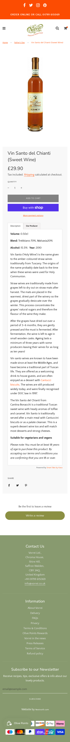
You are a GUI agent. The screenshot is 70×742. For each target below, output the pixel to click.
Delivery (35, 613)
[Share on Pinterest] (26, 485)
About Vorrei (35, 608)
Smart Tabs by (52, 468)
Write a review (35, 515)
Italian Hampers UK (45, 733)
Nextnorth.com (42, 710)
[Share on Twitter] (17, 485)
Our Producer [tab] (32, 226)
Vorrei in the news (35, 638)
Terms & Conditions (35, 628)
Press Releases (35, 643)
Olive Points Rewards (35, 633)
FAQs (35, 618)
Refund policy (35, 653)
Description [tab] (15, 226)
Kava (60, 468)
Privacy (35, 623)
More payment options (33, 215)
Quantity (12, 182)
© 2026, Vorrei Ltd (22, 733)
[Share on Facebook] (9, 485)
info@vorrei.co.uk (35, 583)
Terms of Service (35, 648)
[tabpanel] (35, 347)
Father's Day (19, 42)
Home (5, 42)
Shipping (29, 174)
